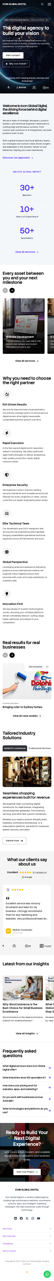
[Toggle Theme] (27, 1272)
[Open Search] (42, 4)
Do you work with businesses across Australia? (23, 1099)
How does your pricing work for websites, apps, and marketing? (20, 1087)
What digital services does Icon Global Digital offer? (24, 1068)
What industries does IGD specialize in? (24, 1077)
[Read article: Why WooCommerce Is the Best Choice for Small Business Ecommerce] (23, 988)
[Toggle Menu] (48, 4)
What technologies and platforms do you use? (25, 1110)
